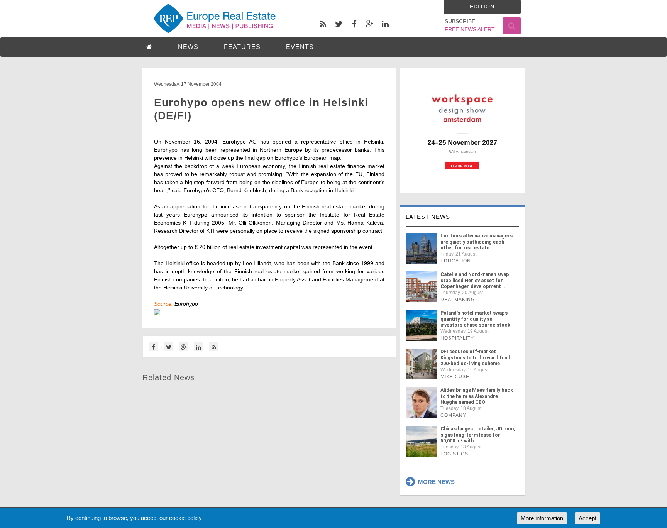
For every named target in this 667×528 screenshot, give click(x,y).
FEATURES (242, 47)
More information (542, 518)
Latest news (428, 216)
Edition (482, 6)
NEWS (188, 47)
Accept (587, 518)
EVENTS (300, 47)
